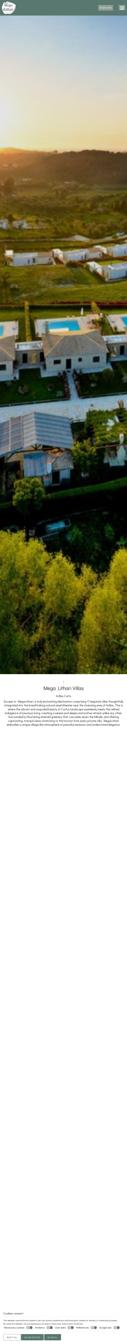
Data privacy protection (72, 1323)
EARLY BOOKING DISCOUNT (21, 1258)
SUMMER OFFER (106, 1256)
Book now (106, 7)
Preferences (82, 1327)
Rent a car (63, 956)
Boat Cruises (63, 1122)
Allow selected (32, 1337)
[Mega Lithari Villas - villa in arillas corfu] (9, 7)
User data (60, 1327)
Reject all (12, 1337)
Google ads (105, 1327)
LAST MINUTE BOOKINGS (63, 1258)
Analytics (40, 1327)
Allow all (53, 1337)
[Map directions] (116, 7)
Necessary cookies (14, 1327)
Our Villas (63, 1045)
